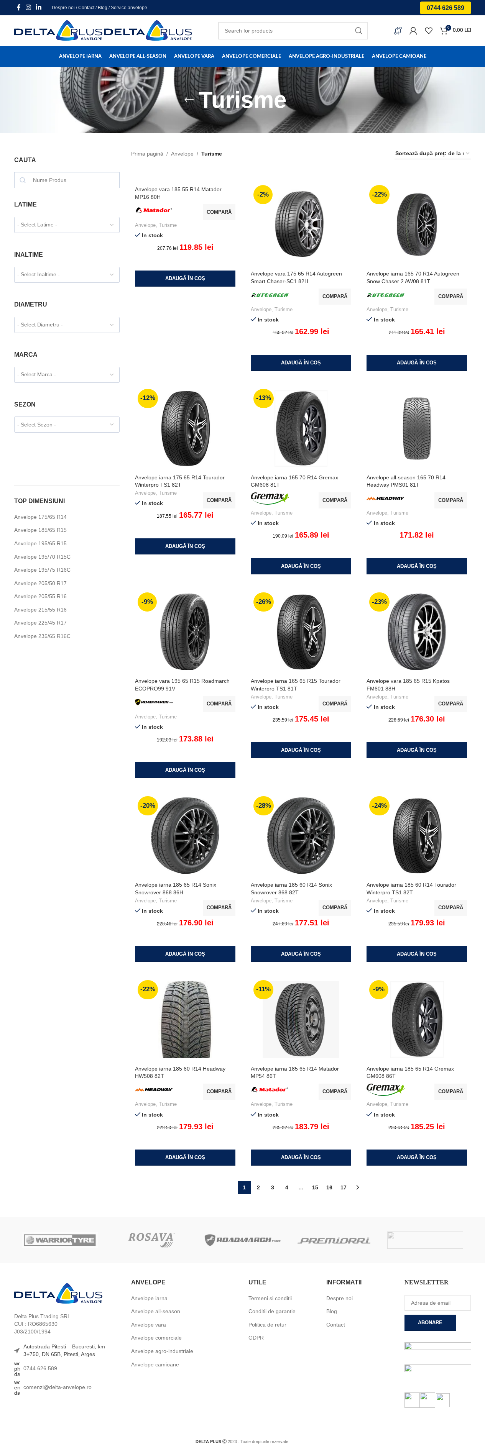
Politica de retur (267, 1325)
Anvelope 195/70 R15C (42, 557)
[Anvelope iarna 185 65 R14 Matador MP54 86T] (301, 1019)
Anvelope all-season (155, 1311)
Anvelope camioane (155, 1364)
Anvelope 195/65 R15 (40, 543)
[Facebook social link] (18, 7)
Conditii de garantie (272, 1311)
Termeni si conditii (270, 1298)
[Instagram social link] (28, 7)
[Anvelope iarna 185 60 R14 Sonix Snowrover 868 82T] (301, 836)
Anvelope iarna (149, 1298)
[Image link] (58, 1293)
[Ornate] (425, 1240)
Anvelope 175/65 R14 (40, 517)
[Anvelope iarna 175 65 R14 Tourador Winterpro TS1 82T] (185, 428)
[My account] (413, 30)
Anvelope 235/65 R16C (42, 636)
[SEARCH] (359, 30)
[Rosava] (151, 1240)
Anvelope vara (148, 1325)
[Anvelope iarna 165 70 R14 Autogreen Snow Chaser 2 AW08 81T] (417, 224)
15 (315, 1187)
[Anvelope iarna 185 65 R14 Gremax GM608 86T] (417, 1019)
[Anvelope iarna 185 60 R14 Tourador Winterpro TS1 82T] (417, 836)
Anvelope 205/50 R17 (40, 583)
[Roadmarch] (242, 1240)
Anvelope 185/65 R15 (40, 530)
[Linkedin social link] (39, 7)
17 (343, 1187)
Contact (86, 7)
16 (329, 1187)
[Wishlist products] (428, 30)
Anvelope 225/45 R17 (40, 623)
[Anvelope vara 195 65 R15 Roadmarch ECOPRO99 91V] (185, 632)
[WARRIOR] (59, 1240)
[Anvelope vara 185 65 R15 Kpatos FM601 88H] (417, 632)
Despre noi (63, 7)
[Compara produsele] (398, 31)
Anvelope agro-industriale (162, 1351)
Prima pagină (147, 154)
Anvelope (182, 154)
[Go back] (189, 100)
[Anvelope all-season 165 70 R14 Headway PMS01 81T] (417, 428)
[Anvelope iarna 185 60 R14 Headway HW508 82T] (185, 1019)
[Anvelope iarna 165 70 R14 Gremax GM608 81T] (301, 428)
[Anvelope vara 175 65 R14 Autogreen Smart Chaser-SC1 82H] (301, 224)
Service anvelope (129, 7)
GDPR (256, 1338)
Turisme (168, 225)
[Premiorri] (334, 1240)
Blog (102, 7)
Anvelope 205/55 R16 (40, 596)
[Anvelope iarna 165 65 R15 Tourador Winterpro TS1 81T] (301, 632)
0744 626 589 (445, 8)
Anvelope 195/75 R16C (42, 570)
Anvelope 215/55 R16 (40, 610)
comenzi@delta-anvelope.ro (57, 1387)
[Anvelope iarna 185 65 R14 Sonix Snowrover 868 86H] (185, 836)
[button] (185, 279)
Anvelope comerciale (156, 1338)
